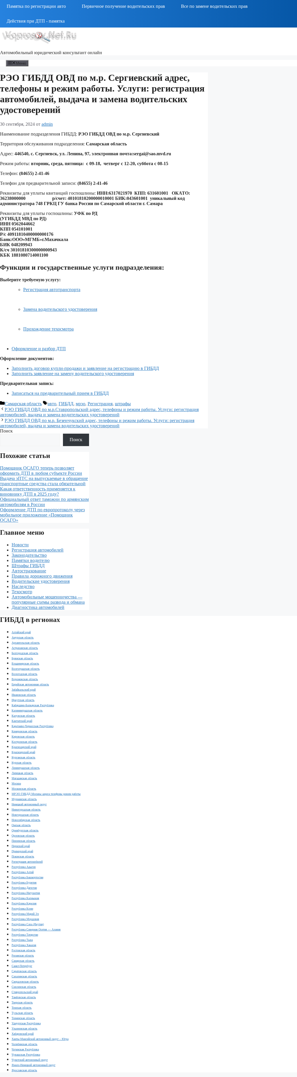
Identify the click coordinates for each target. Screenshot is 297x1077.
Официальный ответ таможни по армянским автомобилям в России (44, 502)
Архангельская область (26, 642)
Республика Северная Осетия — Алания (36, 929)
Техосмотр (22, 591)
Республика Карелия (24, 903)
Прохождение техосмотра (48, 328)
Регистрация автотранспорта (51, 289)
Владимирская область (25, 663)
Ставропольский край (25, 992)
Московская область (24, 788)
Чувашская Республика (26, 1054)
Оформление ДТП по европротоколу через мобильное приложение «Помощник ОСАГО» (42, 515)
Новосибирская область (26, 820)
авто (52, 403)
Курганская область (23, 757)
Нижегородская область (26, 809)
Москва (16, 783)
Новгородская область (25, 814)
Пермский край (21, 846)
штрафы (123, 403)
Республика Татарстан (25, 934)
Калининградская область (27, 710)
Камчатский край (22, 720)
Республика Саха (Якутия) (28, 924)
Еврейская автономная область (30, 684)
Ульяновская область (24, 1028)
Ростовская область (23, 950)
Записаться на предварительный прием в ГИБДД (60, 393)
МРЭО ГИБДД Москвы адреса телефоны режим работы (46, 793)
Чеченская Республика (25, 1049)
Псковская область (23, 856)
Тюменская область (23, 1018)
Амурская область (23, 637)
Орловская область (23, 835)
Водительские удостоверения (41, 581)
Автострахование (29, 570)
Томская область (22, 1007)
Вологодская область (24, 674)
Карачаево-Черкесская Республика (32, 726)
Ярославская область (24, 1070)
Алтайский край (21, 632)
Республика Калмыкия (25, 898)
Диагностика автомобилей (38, 607)
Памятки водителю (31, 560)
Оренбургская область (25, 830)
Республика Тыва (22, 939)
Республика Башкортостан (27, 877)
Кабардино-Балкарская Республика (33, 705)
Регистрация (100, 403)
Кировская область (23, 736)
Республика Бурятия (24, 882)
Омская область (21, 825)
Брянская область (22, 658)
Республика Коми (22, 908)
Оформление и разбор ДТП (39, 348)
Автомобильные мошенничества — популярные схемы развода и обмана (48, 599)
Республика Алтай (23, 872)
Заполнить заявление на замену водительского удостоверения (73, 373)
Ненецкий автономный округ (29, 804)
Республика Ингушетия (26, 893)
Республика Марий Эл (25, 913)
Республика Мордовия (25, 919)
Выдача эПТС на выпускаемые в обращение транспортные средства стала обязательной (44, 481)
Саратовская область (24, 971)
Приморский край (22, 851)
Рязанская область (23, 955)
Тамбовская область (24, 997)
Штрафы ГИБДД (28, 565)
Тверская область (22, 1002)
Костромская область (24, 741)
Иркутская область (23, 700)
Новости (20, 544)
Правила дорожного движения (42, 576)
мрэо (80, 403)
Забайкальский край (24, 689)
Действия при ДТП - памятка (36, 21)
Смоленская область (24, 986)
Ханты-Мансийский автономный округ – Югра (40, 1039)
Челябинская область (24, 1044)
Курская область (22, 762)
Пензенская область (23, 840)
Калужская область (23, 715)
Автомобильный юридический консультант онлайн (51, 52)
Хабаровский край (23, 1033)
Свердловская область (25, 981)
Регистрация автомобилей (38, 549)
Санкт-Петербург (22, 966)
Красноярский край (23, 752)
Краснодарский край (24, 747)
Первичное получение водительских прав (123, 6)
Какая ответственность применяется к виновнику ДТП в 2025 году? (37, 491)
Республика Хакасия (24, 945)
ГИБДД (66, 403)
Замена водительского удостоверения (60, 309)
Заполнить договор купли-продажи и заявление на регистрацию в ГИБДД (85, 368)
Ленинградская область (26, 767)
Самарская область (23, 403)
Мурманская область (24, 799)
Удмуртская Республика (26, 1023)
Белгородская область (25, 653)
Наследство (23, 586)
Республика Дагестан (24, 887)
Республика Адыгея (24, 866)
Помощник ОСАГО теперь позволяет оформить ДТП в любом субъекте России (41, 471)
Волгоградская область (26, 668)
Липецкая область (22, 773)
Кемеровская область (24, 731)
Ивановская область (24, 694)
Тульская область (22, 1012)
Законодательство (29, 555)
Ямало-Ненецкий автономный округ (33, 1065)
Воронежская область (25, 679)
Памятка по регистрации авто (36, 6)
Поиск (6, 430)
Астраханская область (25, 647)
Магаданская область (24, 778)
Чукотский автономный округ (30, 1059)
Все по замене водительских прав (214, 6)
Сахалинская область (24, 976)
